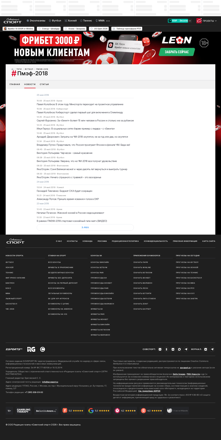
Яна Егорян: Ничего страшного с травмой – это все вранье (69, 177)
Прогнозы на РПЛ (185, 288)
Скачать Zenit (140, 304)
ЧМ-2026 (10, 309)
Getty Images (179, 374)
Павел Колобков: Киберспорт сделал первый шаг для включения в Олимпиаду (80, 112)
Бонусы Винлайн (100, 262)
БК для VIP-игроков (58, 298)
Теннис (9, 273)
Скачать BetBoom (142, 273)
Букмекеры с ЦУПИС (58, 304)
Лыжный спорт (14, 298)
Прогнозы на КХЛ (185, 293)
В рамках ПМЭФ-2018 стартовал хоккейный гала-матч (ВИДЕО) (72, 220)
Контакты (72, 241)
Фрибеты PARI (98, 314)
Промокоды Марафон (102, 304)
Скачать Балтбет (142, 309)
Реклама (102, 241)
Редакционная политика (125, 241)
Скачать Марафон (142, 283)
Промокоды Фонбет (101, 283)
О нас (59, 241)
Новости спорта (14, 256)
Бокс (8, 288)
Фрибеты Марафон (100, 335)
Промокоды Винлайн (102, 293)
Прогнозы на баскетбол (189, 278)
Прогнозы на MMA (185, 283)
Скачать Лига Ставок (144, 298)
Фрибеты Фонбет (99, 319)
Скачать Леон (140, 288)
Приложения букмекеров (146, 256)
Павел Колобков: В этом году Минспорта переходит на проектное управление (80, 104)
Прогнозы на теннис (187, 273)
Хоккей (9, 267)
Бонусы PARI (97, 273)
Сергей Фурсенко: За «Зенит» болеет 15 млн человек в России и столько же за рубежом (85, 120)
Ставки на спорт (57, 256)
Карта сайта (208, 241)
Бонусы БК (96, 256)
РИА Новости (193, 374)
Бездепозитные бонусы (61, 273)
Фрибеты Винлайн (100, 324)
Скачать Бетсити (142, 293)
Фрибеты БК (97, 309)
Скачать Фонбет (142, 278)
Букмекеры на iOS (57, 314)
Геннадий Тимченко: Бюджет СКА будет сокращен (64, 190)
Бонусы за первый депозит (63, 283)
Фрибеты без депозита (60, 278)
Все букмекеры (56, 288)
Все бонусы (54, 262)
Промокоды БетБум (101, 298)
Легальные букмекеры (60, 293)
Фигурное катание (15, 278)
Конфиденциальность (156, 241)
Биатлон (10, 283)
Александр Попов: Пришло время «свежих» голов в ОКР (68, 199)
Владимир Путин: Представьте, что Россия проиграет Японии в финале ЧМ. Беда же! (83, 144)
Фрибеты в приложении (60, 267)
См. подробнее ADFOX (149, 391)
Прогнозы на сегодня (188, 256)
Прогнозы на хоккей (187, 267)
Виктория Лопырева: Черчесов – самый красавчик (65, 152)
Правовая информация (185, 241)
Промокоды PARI (100, 288)
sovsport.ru (185, 367)
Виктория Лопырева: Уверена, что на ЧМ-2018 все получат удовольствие (77, 161)
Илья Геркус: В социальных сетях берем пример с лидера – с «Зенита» (76, 128)
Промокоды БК (99, 278)
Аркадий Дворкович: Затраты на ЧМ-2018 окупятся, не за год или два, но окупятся (82, 136)
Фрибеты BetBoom (100, 330)
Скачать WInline (142, 267)
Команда (88, 241)
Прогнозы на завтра (187, 298)
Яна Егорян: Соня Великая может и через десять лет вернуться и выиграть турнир (82, 169)
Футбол (10, 262)
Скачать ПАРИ (140, 262)
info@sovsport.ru (50, 382)
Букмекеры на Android (60, 309)
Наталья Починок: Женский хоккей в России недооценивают (70, 212)
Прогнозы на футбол (187, 262)
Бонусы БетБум (99, 267)
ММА (8, 293)
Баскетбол (11, 304)
